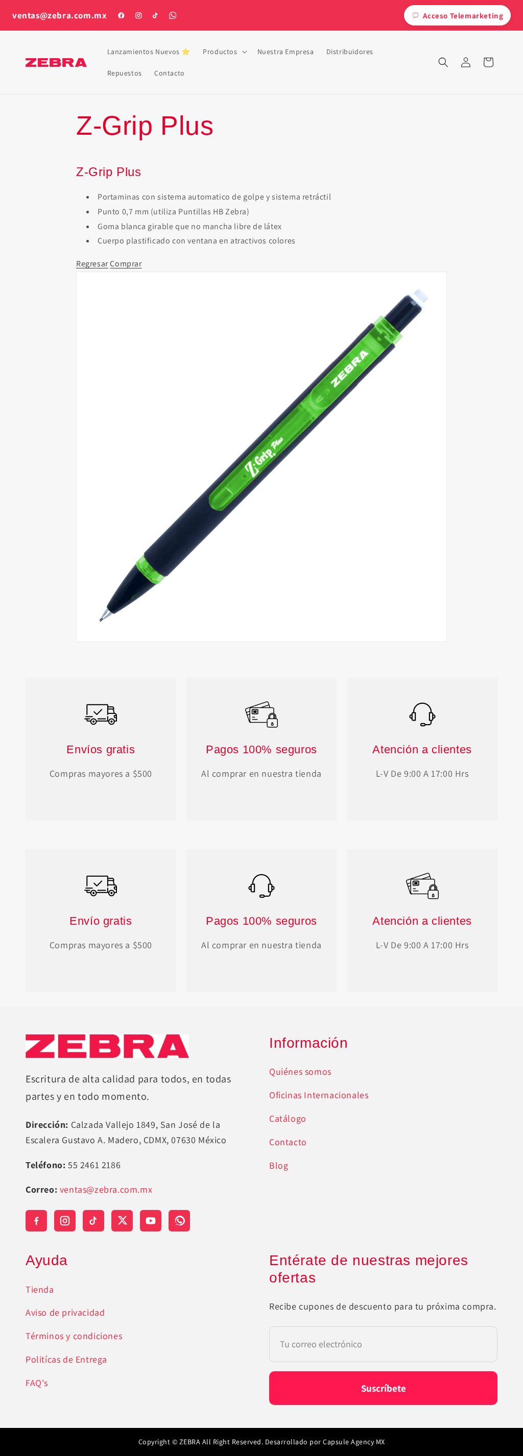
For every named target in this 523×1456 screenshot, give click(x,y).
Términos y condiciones (74, 1336)
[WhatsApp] (172, 15)
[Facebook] (121, 15)
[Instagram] (138, 15)
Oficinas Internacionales (318, 1095)
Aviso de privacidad (65, 1312)
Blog (278, 1165)
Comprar (125, 263)
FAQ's (37, 1383)
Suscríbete (383, 1388)
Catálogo (287, 1118)
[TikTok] (155, 15)
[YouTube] (150, 1220)
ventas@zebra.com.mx (59, 15)
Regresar (92, 263)
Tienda (40, 1289)
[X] (122, 1220)
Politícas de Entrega (66, 1359)
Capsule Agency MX (354, 1441)
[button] (224, 51)
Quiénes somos (300, 1071)
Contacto (288, 1142)
